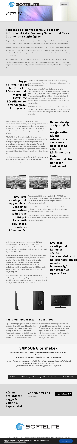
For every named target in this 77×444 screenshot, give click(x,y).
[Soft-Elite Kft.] (25, 4)
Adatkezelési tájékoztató (45, 437)
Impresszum (59, 437)
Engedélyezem (66, 441)
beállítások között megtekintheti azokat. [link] (15, 442)
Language (64, 4)
